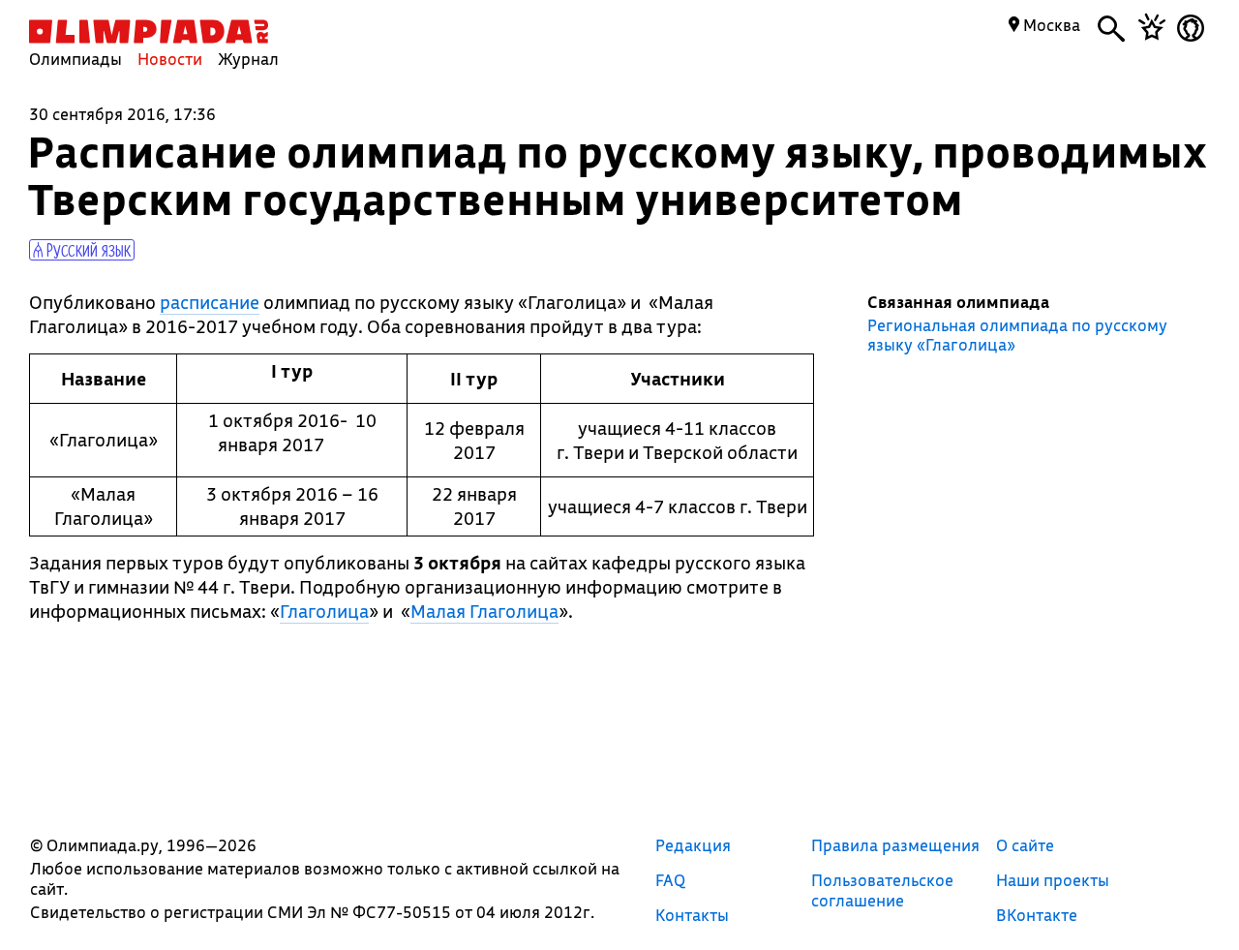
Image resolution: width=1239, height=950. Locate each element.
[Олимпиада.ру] (148, 31)
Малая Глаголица (484, 611)
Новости (169, 58)
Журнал (248, 58)
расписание (209, 302)
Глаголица (324, 611)
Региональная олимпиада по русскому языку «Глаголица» (1017, 335)
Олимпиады (75, 58)
